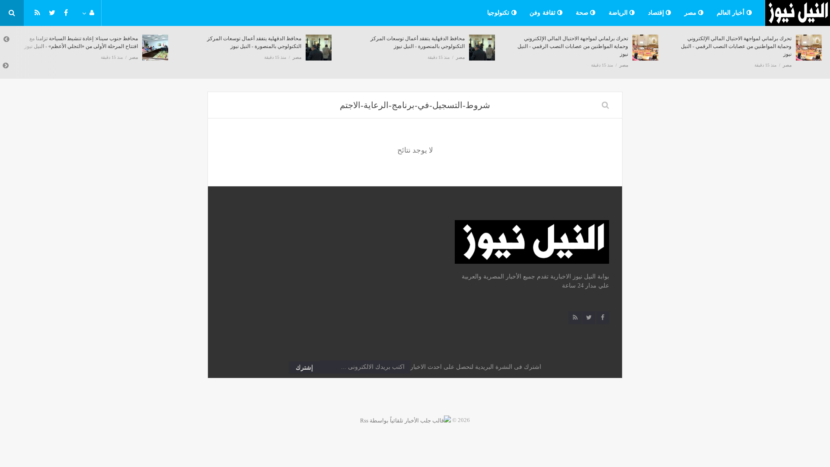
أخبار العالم (732, 13)
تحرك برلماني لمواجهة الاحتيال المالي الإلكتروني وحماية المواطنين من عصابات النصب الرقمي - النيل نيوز (572, 46)
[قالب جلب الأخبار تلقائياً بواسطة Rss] (405, 420)
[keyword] (605, 105)
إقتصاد (657, 13)
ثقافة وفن (543, 13)
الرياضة (619, 13)
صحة (583, 13)
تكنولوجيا (499, 13)
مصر (691, 13)
